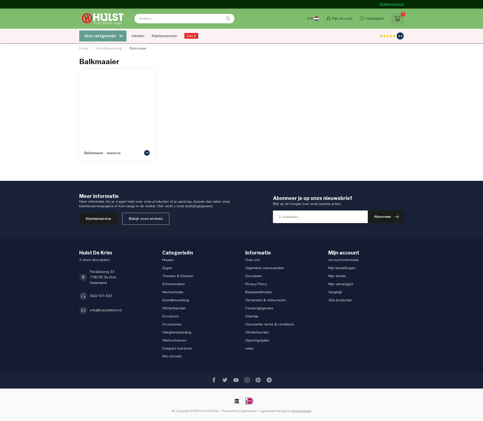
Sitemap (251, 316)
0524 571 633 (101, 295)
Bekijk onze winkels (146, 218)
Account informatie (343, 260)
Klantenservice (392, 4)
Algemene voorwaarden (264, 268)
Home (84, 48)
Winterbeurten (174, 308)
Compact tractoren (177, 348)
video (249, 348)
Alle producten (340, 300)
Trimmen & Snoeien (177, 276)
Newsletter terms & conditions (269, 324)
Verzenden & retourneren (265, 300)
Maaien (168, 260)
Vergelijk (335, 292)
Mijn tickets (337, 276)
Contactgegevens (259, 308)
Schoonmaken (173, 284)
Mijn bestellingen (341, 268)
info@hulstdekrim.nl (106, 310)
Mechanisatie (172, 292)
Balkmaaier (138, 48)
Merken (138, 35)
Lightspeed (248, 411)
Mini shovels (172, 356)
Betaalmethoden (258, 292)
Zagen (167, 268)
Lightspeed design (273, 411)
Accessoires (172, 324)
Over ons (252, 260)
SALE (191, 35)
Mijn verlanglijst (340, 284)
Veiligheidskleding (176, 332)
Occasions (170, 316)
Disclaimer (253, 276)
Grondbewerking (109, 48)
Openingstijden (257, 340)
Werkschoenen (174, 340)
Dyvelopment (301, 411)
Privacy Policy (256, 284)
